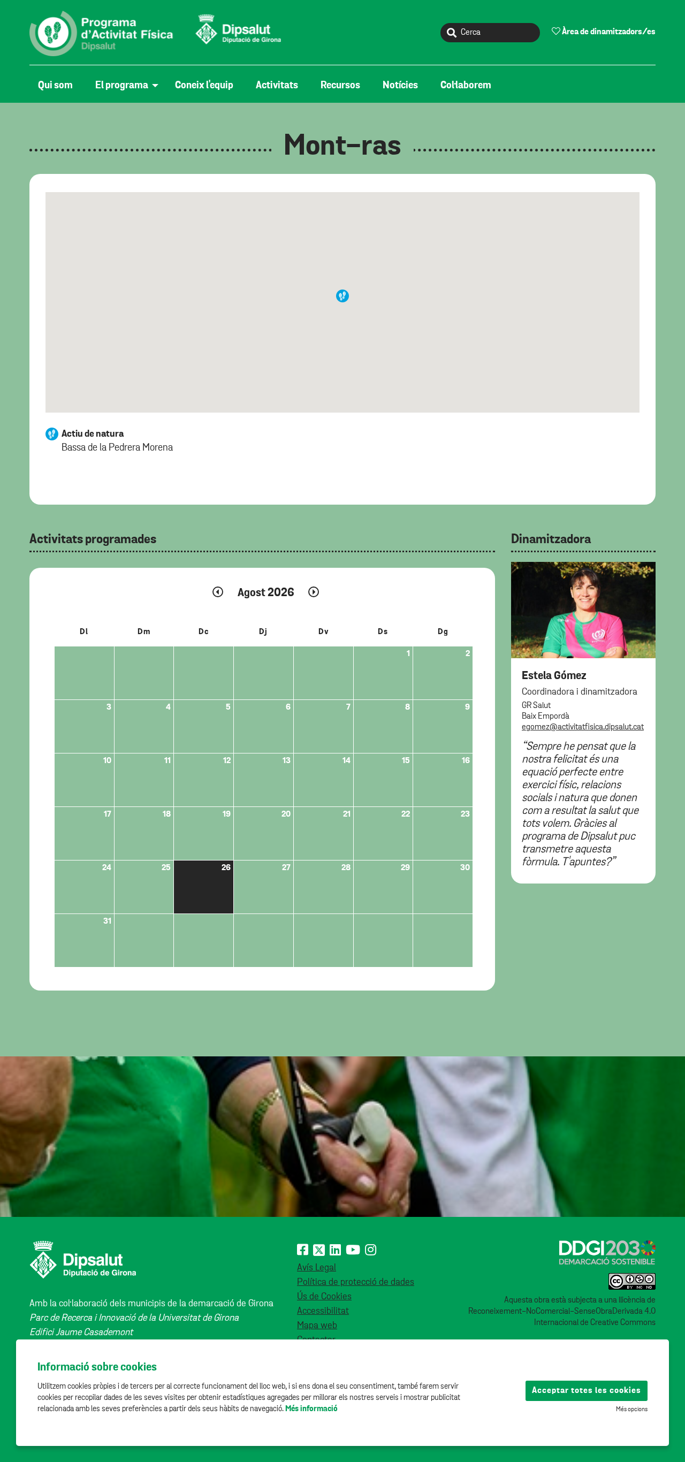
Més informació (311, 1409)
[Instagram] (370, 1250)
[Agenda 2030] (607, 1252)
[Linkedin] (335, 1250)
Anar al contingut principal (80, 6)
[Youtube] (353, 1250)
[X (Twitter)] (319, 1250)
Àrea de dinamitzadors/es (608, 32)
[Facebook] (302, 1250)
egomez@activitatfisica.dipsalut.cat (583, 727)
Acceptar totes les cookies (586, 1391)
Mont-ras (342, 146)
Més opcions (632, 1409)
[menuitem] (58, 85)
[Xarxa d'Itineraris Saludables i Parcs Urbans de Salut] (157, 33)
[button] (342, 296)
